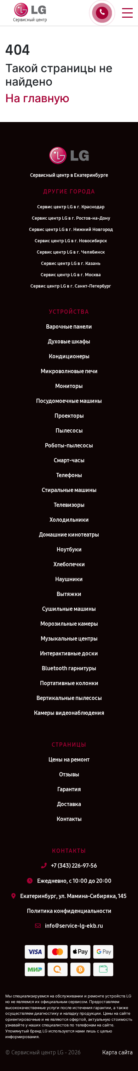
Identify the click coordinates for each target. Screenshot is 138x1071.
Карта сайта (117, 1052)
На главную (37, 98)
